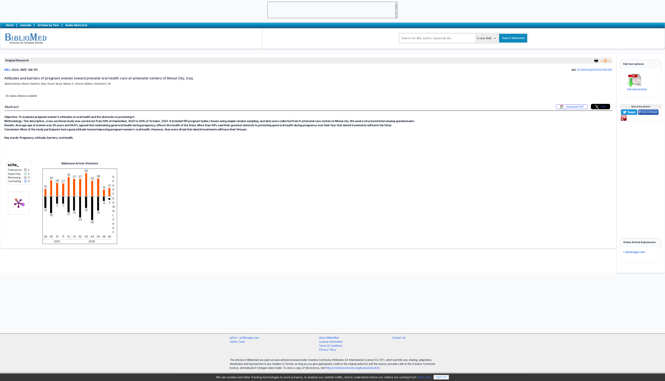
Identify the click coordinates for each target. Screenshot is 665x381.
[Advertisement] (640, 178)
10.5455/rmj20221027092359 (594, 69)
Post (603, 106)
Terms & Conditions (330, 345)
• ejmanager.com (634, 252)
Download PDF (574, 106)
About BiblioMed (329, 337)
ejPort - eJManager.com (244, 337)
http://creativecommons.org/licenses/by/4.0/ (352, 368)
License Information (331, 341)
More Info (424, 377)
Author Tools (237, 341)
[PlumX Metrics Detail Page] (18, 203)
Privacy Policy (327, 349)
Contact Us (399, 337)
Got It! (441, 377)
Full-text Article (636, 89)
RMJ (7, 69)
